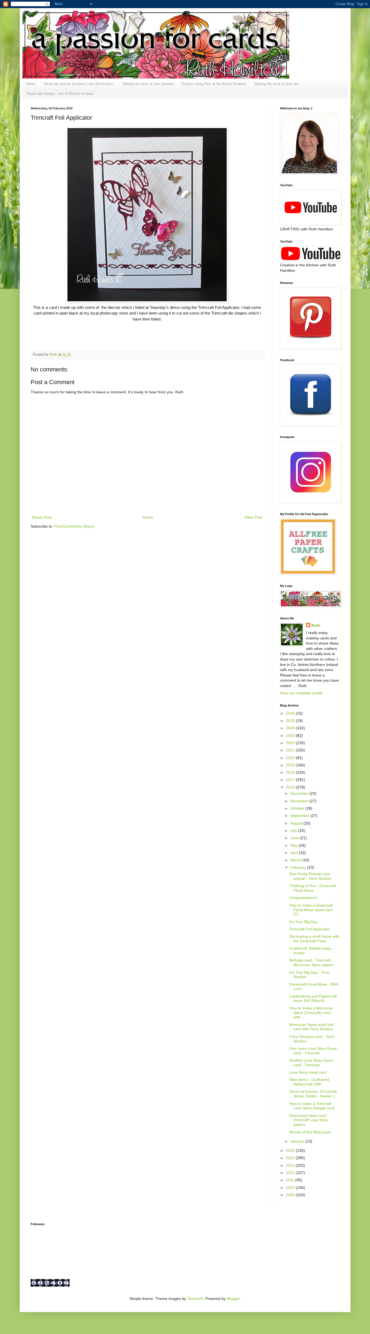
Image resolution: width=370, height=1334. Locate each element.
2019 (291, 765)
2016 (291, 787)
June (295, 838)
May (294, 845)
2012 (291, 1172)
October (297, 808)
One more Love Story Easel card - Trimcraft (313, 1050)
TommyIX (195, 1298)
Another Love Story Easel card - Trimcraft (311, 1062)
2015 (291, 1150)
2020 (291, 758)
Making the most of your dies (276, 83)
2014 (291, 1158)
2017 (291, 779)
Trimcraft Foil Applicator (309, 929)
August (296, 823)
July (294, 830)
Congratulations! (303, 897)
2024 (291, 728)
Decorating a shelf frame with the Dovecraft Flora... (314, 938)
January (297, 1141)
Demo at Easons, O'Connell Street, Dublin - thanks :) (313, 1093)
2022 (291, 743)
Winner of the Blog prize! (310, 1132)
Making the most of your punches (148, 83)
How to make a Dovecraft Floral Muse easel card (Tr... (311, 910)
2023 (291, 735)
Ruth (54, 355)
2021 (291, 750)
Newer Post (42, 517)
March (296, 860)
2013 (291, 1165)
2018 (291, 772)
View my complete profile (301, 693)
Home (30, 83)
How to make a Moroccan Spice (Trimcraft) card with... (311, 1012)
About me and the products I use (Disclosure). (79, 83)
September (300, 815)
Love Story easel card (308, 1072)
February (298, 867)
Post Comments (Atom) (74, 526)
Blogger (233, 1298)
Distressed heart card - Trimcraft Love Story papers (309, 1120)
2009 (291, 1195)
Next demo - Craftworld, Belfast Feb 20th (309, 1081)
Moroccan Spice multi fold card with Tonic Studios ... (313, 1026)
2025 (291, 720)
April (294, 853)
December (299, 793)
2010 (291, 1187)
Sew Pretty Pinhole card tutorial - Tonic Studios (310, 876)
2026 (291, 713)
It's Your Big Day (303, 922)
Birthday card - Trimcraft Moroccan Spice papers (311, 962)
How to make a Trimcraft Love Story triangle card (311, 1105)
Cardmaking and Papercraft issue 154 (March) (313, 998)
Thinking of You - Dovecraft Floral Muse (312, 888)
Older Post (253, 517)
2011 (290, 1180)
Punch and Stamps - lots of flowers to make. (61, 93)
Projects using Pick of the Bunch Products (214, 83)
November (299, 801)
